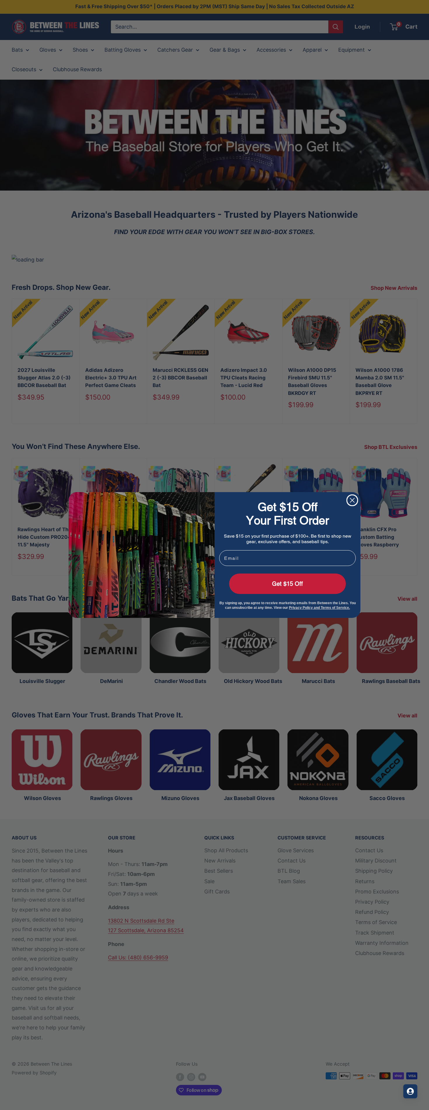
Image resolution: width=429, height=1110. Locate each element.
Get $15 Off (287, 583)
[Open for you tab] (410, 1091)
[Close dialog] (352, 500)
